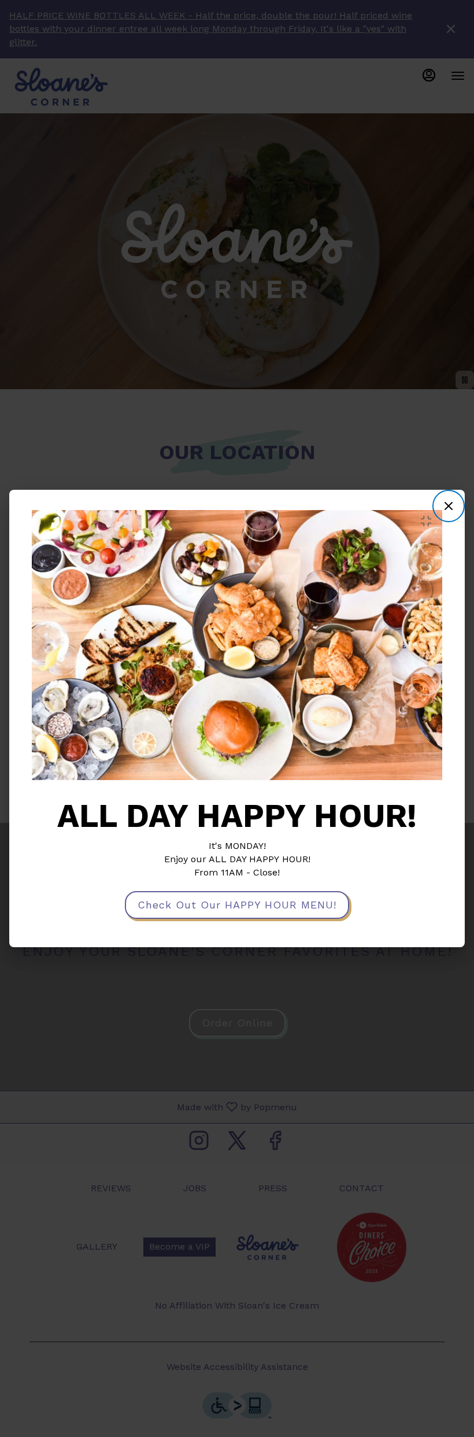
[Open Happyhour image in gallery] (429, 521)
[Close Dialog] (448, 506)
